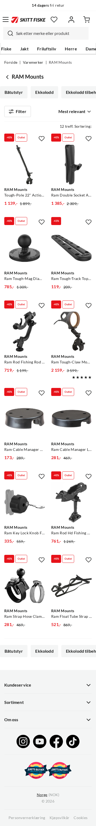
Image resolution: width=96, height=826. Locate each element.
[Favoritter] (54, 19)
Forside (10, 62)
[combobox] (46, 33)
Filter (21, 111)
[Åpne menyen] (5, 19)
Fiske (6, 48)
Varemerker (33, 62)
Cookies (80, 818)
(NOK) (48, 795)
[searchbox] (51, 33)
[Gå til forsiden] (28, 19)
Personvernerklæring (27, 818)
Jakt (24, 48)
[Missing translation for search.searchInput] (8, 33)
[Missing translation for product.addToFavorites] (41, 139)
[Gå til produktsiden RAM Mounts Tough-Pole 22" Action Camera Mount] (24, 164)
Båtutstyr (14, 92)
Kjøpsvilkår (60, 818)
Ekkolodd (44, 92)
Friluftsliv (47, 48)
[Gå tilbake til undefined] (8, 76)
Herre (71, 48)
